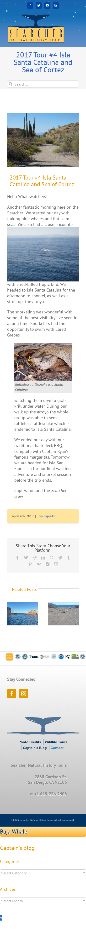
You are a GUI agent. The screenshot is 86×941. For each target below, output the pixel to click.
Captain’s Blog (35, 748)
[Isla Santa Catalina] (43, 140)
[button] (10, 613)
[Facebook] (11, 693)
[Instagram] (23, 693)
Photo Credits (30, 742)
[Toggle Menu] (75, 30)
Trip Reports (46, 516)
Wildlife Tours (56, 742)
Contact (57, 748)
